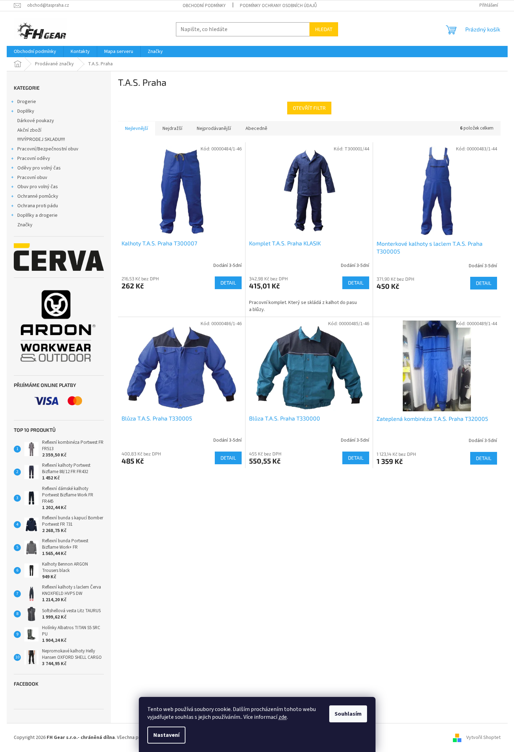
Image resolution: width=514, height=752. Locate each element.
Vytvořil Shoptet (483, 737)
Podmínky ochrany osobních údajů (278, 5)
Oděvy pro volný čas (39, 168)
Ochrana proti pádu (37, 205)
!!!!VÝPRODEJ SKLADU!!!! (41, 139)
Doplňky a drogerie (37, 215)
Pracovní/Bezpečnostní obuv (47, 149)
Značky (25, 224)
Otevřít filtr (309, 108)
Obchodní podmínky (204, 5)
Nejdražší (172, 128)
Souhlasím (348, 714)
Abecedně (256, 128)
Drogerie (26, 101)
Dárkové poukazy (35, 120)
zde (282, 717)
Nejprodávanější (214, 128)
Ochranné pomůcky (37, 196)
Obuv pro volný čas (37, 186)
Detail (228, 283)
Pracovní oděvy (33, 158)
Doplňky (25, 111)
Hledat (323, 29)
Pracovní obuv (32, 177)
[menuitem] (35, 51)
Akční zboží (29, 130)
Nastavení (166, 735)
